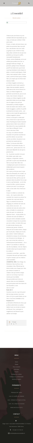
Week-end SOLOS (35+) (16, 407)
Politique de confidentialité (16, 376)
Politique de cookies (16, 374)
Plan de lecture (16, 18)
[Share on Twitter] (11, 324)
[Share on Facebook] (9, 324)
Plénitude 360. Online (16, 392)
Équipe (16, 364)
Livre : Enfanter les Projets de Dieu (16, 400)
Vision (16, 362)
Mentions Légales (16, 379)
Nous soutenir (16, 367)
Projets (16, 372)
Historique (16, 369)
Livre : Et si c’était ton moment (16, 403)
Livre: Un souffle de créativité (16, 396)
